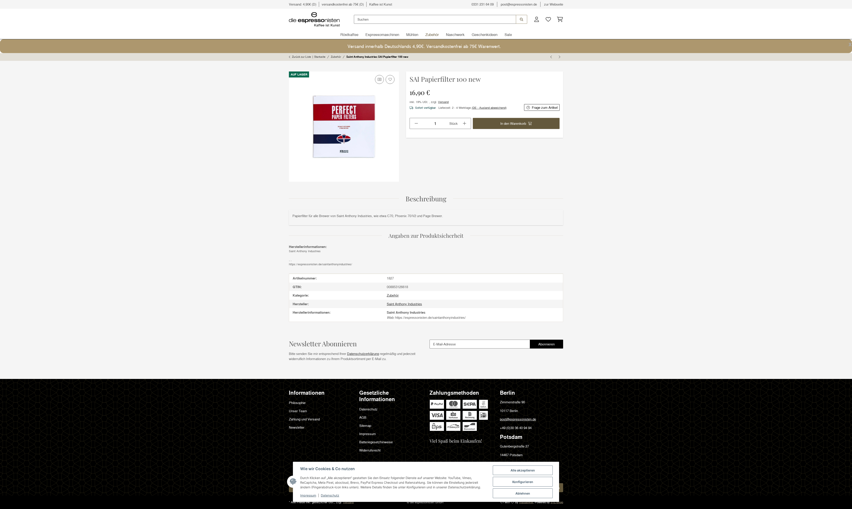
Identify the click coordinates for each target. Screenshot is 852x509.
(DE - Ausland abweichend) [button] (489, 107)
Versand (443, 102)
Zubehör (432, 34)
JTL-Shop (557, 502)
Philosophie (297, 403)
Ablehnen (522, 493)
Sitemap (365, 426)
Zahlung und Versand (304, 419)
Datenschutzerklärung (363, 354)
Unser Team (298, 411)
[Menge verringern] (416, 123)
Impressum (308, 495)
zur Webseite (553, 4)
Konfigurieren (522, 482)
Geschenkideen (484, 34)
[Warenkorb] (558, 19)
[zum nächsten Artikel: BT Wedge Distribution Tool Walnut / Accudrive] (559, 56)
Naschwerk (455, 34)
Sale (508, 34)
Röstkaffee (349, 34)
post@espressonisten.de (519, 4)
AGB (362, 417)
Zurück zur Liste (301, 56)
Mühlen (412, 34)
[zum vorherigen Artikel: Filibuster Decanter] (551, 56)
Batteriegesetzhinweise (376, 442)
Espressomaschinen (382, 34)
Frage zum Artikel (545, 107)
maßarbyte (526, 502)
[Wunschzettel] (548, 19)
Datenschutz (330, 495)
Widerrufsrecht (370, 450)
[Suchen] (521, 19)
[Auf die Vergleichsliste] (379, 79)
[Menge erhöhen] (464, 123)
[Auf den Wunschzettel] (390, 79)
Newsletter (296, 427)
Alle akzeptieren (523, 470)
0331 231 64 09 (482, 4)
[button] (536, 19)
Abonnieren (550, 345)
